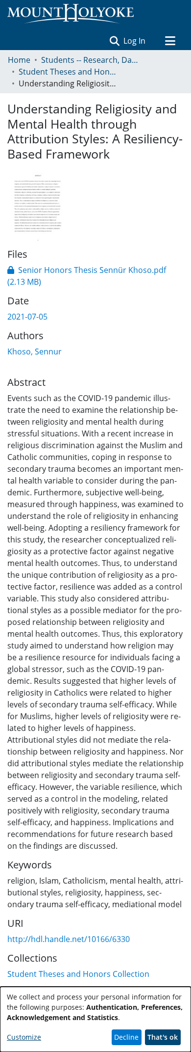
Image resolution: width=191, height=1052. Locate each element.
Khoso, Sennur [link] (34, 351)
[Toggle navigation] (170, 40)
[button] (114, 41)
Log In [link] (134, 40)
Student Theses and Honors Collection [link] (68, 71)
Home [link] (19, 59)
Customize (24, 1037)
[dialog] (95, 1019)
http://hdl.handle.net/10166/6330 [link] (68, 939)
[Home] (70, 14)
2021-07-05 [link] (27, 316)
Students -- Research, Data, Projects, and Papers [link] (90, 59)
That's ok (162, 1037)
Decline (126, 1037)
